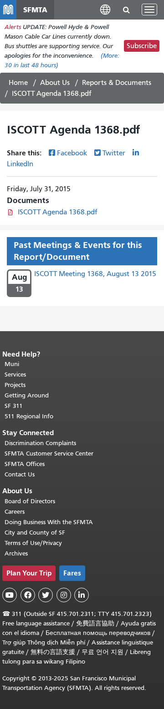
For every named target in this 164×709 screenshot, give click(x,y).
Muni (12, 364)
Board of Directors (30, 501)
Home (18, 83)
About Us (55, 83)
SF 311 (14, 406)
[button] (105, 9)
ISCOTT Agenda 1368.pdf (57, 212)
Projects (15, 385)
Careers (15, 512)
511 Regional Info (29, 416)
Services (15, 374)
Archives (16, 553)
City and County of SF (35, 532)
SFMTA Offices (25, 464)
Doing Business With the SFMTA (49, 522)
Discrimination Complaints (40, 443)
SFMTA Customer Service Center (49, 453)
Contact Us (20, 474)
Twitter (113, 153)
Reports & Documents (116, 83)
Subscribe (142, 46)
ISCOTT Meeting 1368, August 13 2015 (95, 274)
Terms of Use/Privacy (33, 543)
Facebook (72, 153)
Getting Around (27, 395)
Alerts (13, 27)
